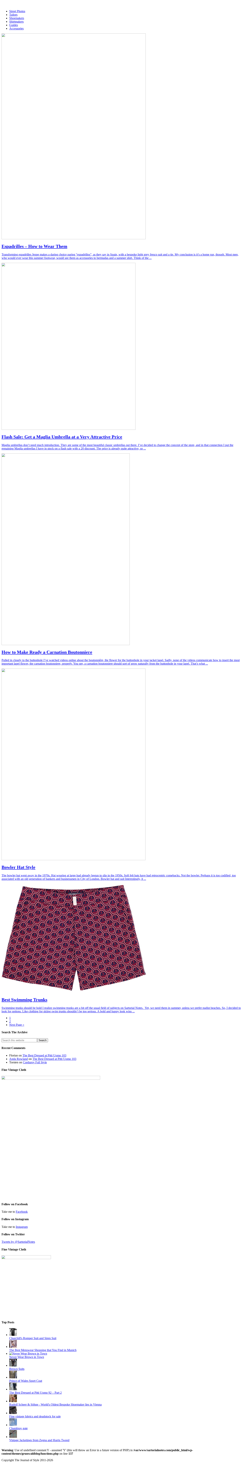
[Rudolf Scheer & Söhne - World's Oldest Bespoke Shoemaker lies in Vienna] (13, 1401)
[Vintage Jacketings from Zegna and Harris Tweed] (13, 1436)
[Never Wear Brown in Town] (28, 1353)
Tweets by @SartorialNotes (18, 1241)
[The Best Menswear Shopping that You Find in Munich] (13, 1346)
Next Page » (16, 1024)
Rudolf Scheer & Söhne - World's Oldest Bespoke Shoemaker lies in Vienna (55, 1404)
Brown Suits (16, 1368)
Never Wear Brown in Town (26, 1357)
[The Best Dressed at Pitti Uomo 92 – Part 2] (13, 1389)
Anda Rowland (18, 1059)
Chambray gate (18, 1428)
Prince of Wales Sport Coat (25, 1380)
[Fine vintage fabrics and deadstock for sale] (13, 1413)
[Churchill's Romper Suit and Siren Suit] (13, 1334)
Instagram (22, 1226)
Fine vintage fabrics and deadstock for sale (35, 1416)
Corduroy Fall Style (35, 1062)
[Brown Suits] (13, 1365)
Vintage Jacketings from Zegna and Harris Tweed (39, 1440)
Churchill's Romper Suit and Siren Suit (32, 1338)
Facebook (22, 1211)
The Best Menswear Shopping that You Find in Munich (42, 1350)
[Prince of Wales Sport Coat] (13, 1377)
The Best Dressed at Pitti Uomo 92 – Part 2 (35, 1392)
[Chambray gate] (13, 1424)
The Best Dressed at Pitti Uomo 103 (44, 1055)
